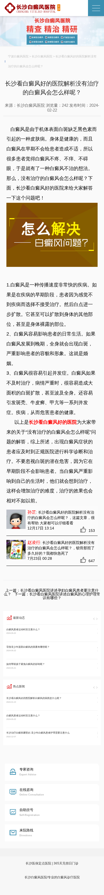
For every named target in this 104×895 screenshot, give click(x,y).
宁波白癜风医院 (18, 56)
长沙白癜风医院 (42, 56)
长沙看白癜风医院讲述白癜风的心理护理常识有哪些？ (64, 596)
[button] (94, 618)
